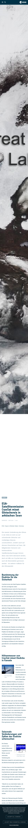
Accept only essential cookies (15, 822)
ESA (3, 526)
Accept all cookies (14, 816)
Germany (21, 526)
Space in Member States (11, 526)
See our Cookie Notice (14, 825)
